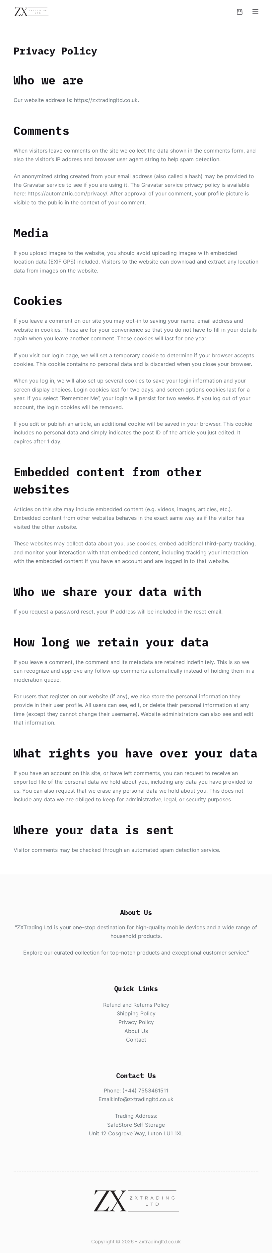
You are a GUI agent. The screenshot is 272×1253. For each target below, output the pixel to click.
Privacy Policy (136, 1022)
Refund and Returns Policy (136, 1004)
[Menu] (255, 12)
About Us (136, 1031)
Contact (136, 1039)
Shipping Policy (136, 1013)
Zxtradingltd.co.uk (160, 1241)
